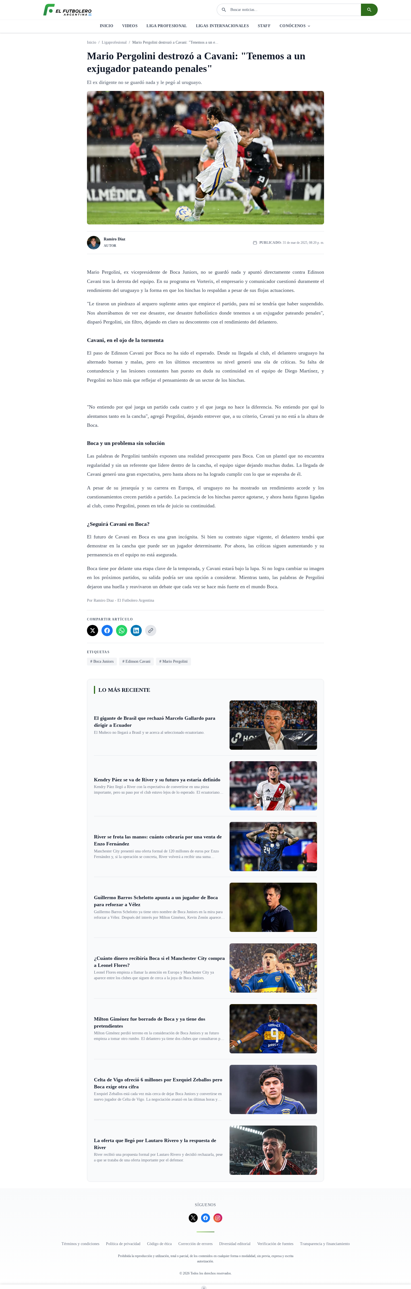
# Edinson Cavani (136, 661)
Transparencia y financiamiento (325, 1244)
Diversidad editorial (235, 1244)
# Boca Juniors (102, 661)
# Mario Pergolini (173, 661)
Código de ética (159, 1244)
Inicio (91, 42)
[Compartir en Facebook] (107, 630)
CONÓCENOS (293, 26)
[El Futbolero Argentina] (67, 9)
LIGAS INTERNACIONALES (222, 26)
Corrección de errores (195, 1244)
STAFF (264, 26)
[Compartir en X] (92, 630)
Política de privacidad (123, 1244)
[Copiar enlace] (150, 630)
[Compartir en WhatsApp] (121, 630)
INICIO (106, 26)
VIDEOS (130, 26)
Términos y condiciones (80, 1244)
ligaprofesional (114, 42)
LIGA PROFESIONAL (167, 26)
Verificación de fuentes (275, 1244)
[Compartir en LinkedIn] (136, 630)
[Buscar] (369, 10)
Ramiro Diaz (114, 239)
